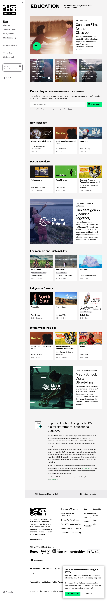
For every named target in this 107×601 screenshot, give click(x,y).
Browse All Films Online (70, 520)
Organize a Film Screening (71, 533)
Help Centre (95, 514)
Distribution (88, 513)
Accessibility (35, 582)
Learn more (88, 594)
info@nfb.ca (53, 479)
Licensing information (88, 494)
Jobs (94, 524)
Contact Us (97, 509)
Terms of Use (86, 468)
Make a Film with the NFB (71, 528)
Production (88, 526)
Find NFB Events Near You (71, 524)
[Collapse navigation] (22, 2)
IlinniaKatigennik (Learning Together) (88, 214)
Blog (85, 509)
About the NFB (36, 539)
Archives (87, 522)
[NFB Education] (9, 10)
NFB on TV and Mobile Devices (42, 547)
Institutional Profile (49, 582)
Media (95, 520)
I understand (73, 594)
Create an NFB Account (70, 509)
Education (45, 6)
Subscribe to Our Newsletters (67, 514)
